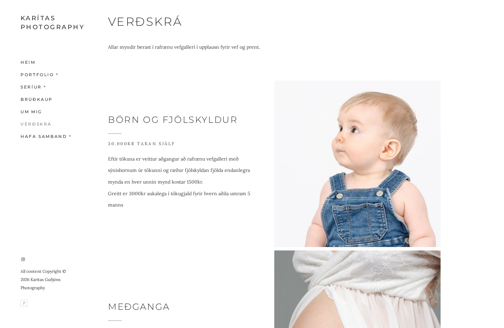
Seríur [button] (31, 87)
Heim (28, 62)
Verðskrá (36, 124)
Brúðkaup (37, 99)
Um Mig (31, 111)
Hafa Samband (44, 136)
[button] (57, 73)
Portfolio (37, 74)
